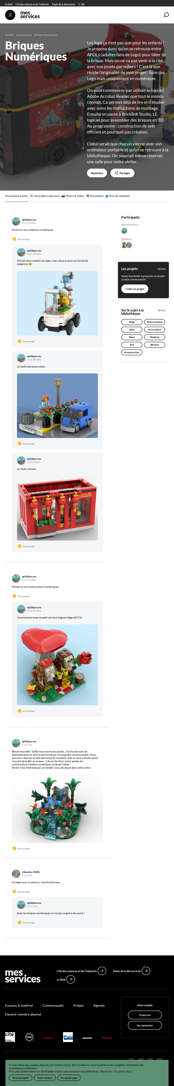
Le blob (8, 4)
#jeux (132, 337)
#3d (132, 344)
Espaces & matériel (19, 1005)
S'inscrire (145, 1015)
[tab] (45, 196)
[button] (166, 15)
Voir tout (162, 268)
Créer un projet (134, 288)
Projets (78, 1005)
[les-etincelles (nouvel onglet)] (87, 1037)
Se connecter (145, 1025)
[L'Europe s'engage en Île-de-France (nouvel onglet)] (68, 1037)
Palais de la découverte (63, 4)
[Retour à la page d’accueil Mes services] (30, 16)
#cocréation (154, 329)
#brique (155, 344)
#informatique (154, 321)
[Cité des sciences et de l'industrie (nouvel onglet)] (10, 1037)
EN (82, 4)
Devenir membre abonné (23, 1014)
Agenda (99, 1005)
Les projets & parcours (47, 195)
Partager (124, 173)
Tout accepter (20, 1077)
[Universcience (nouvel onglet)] (49, 1037)
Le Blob (61, 979)
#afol (132, 329)
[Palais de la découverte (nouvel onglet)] (29, 1037)
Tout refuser (45, 1077)
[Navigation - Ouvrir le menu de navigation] (10, 15)
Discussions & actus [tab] (16, 195)
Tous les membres (119, 195)
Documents (97, 195)
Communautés (53, 1005)
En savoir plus (69, 1077)
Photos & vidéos (74, 195)
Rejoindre (97, 173)
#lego (132, 321)
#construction (131, 352)
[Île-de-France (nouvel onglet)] (106, 1037)
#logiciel (154, 337)
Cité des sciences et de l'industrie (32, 4)
